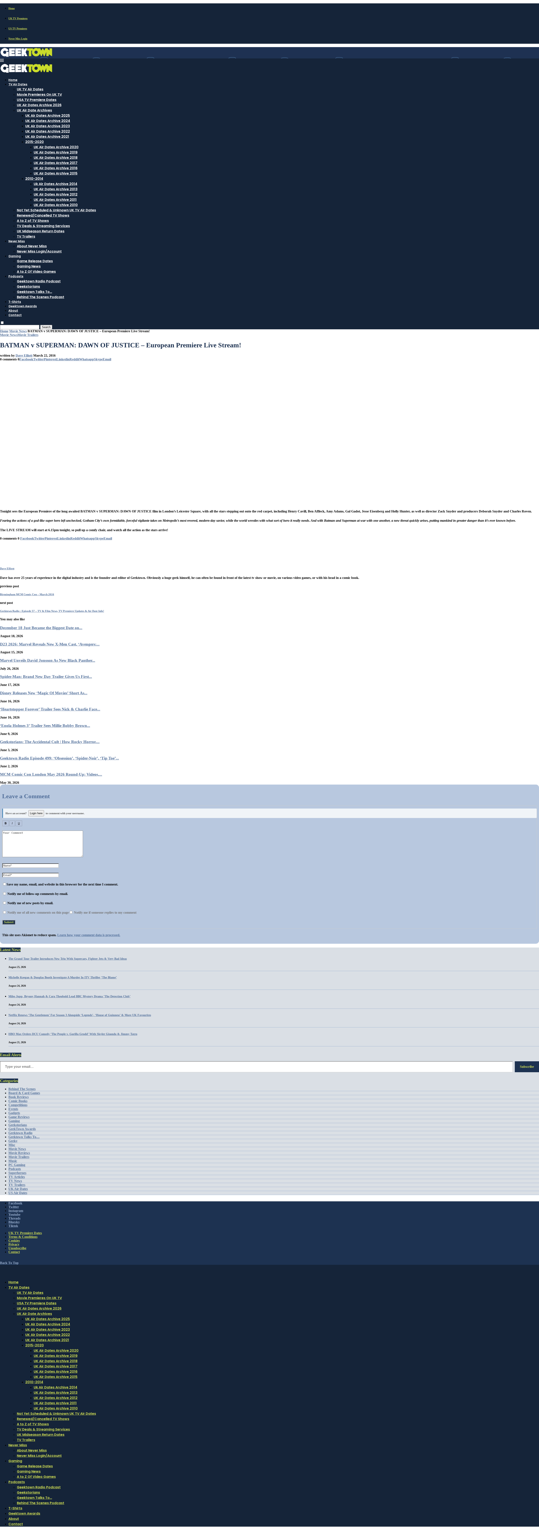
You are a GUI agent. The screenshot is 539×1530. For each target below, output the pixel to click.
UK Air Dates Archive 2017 (55, 162)
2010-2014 (34, 178)
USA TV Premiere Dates (36, 99)
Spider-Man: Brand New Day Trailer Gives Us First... (46, 676)
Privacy (13, 1244)
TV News (15, 1181)
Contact (15, 315)
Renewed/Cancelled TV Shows (43, 215)
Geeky (12, 1141)
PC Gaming (16, 1165)
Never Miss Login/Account (39, 251)
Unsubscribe (17, 1248)
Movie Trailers (18, 1157)
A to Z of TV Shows (33, 220)
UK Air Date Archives (34, 110)
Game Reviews (18, 1117)
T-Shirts (14, 302)
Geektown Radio (20, 1133)
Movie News (18, 331)
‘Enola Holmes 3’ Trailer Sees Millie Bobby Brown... (45, 725)
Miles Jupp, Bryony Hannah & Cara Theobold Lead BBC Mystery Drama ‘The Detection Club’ (69, 996)
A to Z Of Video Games (36, 271)
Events (13, 1109)
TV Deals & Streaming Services (43, 226)
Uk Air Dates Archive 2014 (55, 183)
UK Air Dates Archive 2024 (47, 120)
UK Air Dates (18, 1189)
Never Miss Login (17, 38)
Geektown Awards (22, 306)
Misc (11, 1145)
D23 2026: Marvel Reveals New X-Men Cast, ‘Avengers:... (50, 644)
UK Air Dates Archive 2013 (55, 189)
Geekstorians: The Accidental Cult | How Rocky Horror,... (50, 742)
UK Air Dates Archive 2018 (55, 157)
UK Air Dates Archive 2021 (47, 136)
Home (11, 8)
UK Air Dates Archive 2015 (55, 173)
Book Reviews (18, 1097)
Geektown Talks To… (34, 291)
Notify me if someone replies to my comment (104, 912)
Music (12, 1161)
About (13, 310)
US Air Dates (17, 1193)
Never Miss (16, 241)
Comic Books (17, 1101)
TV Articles (16, 1177)
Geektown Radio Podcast (39, 281)
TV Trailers (26, 236)
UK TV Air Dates (30, 89)
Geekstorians (28, 286)
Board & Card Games (24, 1093)
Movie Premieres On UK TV (39, 94)
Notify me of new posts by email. (30, 903)
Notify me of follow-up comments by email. (37, 894)
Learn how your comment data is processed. (88, 935)
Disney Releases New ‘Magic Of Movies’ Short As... (43, 693)
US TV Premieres (17, 28)
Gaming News (29, 266)
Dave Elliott (24, 355)
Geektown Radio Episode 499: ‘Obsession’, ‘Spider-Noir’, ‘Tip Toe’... (59, 758)
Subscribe (527, 1066)
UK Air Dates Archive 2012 (55, 194)
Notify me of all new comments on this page (38, 912)
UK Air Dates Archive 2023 (47, 126)
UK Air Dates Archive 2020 (56, 147)
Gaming (14, 256)
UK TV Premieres (18, 18)
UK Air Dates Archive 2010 (56, 204)
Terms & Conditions (22, 1237)
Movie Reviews (19, 1153)
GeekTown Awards (22, 1129)
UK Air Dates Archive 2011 (55, 199)
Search (46, 327)
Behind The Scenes (22, 1089)
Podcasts (15, 276)
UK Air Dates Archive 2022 (47, 131)
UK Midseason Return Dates (40, 231)
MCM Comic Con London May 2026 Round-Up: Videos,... (51, 774)
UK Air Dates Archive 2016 (55, 168)
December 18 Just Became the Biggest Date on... (41, 628)
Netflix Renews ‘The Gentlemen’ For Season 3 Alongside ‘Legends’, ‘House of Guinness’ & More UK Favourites (79, 1015)
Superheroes (17, 1173)
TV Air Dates (17, 84)
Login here (36, 813)
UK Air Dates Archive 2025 (47, 115)
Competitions (17, 1105)
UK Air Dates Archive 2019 (55, 152)
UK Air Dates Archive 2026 (39, 105)
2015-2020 (34, 141)
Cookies (14, 1240)
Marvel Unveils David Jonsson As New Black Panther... (47, 660)
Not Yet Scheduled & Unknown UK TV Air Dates (56, 210)
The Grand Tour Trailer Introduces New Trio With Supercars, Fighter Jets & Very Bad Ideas (67, 958)
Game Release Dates (35, 261)
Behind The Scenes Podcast (40, 297)
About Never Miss (32, 246)
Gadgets (14, 1113)
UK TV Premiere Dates (25, 1233)
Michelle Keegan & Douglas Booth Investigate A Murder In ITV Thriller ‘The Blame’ (62, 977)
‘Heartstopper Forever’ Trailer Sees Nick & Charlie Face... (50, 709)
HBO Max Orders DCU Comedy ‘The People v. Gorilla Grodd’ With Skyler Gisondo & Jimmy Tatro (72, 1034)
